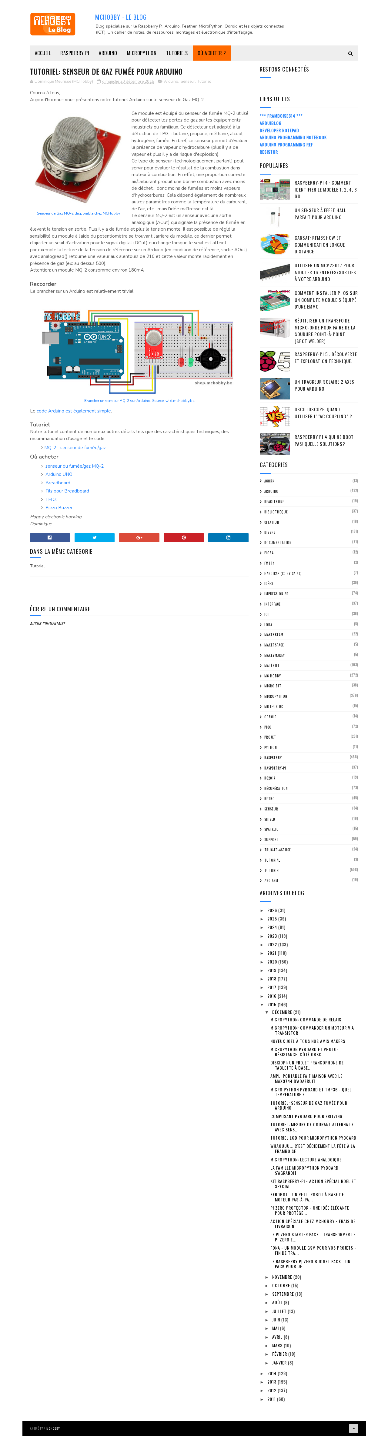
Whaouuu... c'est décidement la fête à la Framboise (312, 1148)
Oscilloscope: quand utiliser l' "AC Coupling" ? (323, 412)
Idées (268, 583)
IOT (267, 614)
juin (276, 1319)
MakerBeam (273, 634)
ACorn (269, 481)
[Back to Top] (353, 1428)
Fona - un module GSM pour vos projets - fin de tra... (313, 1250)
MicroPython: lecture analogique (306, 1159)
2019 (272, 970)
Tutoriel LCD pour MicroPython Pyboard (313, 1137)
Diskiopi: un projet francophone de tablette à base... (307, 1065)
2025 (272, 918)
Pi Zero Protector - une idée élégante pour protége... (309, 1210)
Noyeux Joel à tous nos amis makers (307, 1041)
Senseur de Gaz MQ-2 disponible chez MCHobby (78, 213)
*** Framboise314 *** (281, 115)
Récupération (276, 788)
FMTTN (269, 563)
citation (271, 522)
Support (271, 839)
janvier (280, 1362)
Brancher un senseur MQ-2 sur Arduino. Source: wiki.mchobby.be (139, 400)
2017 (272, 987)
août (278, 1302)
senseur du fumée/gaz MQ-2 (74, 466)
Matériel (271, 665)
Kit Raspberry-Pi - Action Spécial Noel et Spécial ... (313, 1183)
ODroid (270, 716)
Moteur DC (273, 706)
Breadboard (57, 483)
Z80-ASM (271, 880)
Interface (272, 604)
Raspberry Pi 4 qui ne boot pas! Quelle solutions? (324, 440)
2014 (272, 1373)
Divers (270, 532)
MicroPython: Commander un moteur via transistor (312, 1030)
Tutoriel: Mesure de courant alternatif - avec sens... (313, 1127)
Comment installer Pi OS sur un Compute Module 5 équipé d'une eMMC (326, 299)
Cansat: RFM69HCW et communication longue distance (320, 244)
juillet (280, 1311)
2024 (272, 927)
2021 (272, 953)
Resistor (269, 152)
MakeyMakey (274, 655)
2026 (272, 910)
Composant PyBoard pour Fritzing (306, 1116)
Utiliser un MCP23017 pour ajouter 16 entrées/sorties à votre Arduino (325, 272)
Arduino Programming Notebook (293, 137)
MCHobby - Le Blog (121, 17)
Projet (270, 737)
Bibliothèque (276, 511)
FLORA (269, 552)
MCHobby (53, 1428)
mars (278, 1345)
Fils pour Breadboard (67, 491)
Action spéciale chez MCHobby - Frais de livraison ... (313, 1223)
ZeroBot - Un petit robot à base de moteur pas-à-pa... (307, 1197)
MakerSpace (274, 645)
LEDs (51, 499)
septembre (283, 1294)
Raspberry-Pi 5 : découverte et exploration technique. (326, 357)
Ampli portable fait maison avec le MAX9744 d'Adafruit (306, 1078)
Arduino (108, 53)
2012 (272, 1390)
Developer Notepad (279, 130)
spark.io (271, 829)
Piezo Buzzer (58, 508)
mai (276, 1328)
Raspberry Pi (74, 53)
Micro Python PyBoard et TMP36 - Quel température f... (311, 1092)
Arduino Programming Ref (286, 144)
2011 (272, 1399)
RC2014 (270, 778)
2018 (272, 978)
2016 (272, 996)
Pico (268, 727)
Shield (269, 819)
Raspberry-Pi (275, 768)
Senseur (188, 81)
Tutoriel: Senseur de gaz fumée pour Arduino (308, 1105)
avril (278, 1337)
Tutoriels (177, 53)
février (280, 1354)
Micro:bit (272, 685)
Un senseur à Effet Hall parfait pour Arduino (320, 213)
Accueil (43, 53)
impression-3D (276, 593)
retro (269, 798)
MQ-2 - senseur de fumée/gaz (75, 448)
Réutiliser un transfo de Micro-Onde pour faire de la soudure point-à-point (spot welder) (325, 330)
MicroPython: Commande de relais (305, 1019)
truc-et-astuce (277, 849)
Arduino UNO (58, 474)
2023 (272, 936)
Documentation (278, 542)
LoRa (268, 624)
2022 (272, 944)
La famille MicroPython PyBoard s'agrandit (304, 1170)
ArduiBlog (271, 123)
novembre (282, 1277)
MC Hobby (272, 675)
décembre (282, 1012)
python (270, 747)
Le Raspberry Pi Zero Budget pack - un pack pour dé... (310, 1264)
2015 (272, 1004)
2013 (272, 1381)
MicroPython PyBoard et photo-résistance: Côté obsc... (304, 1051)
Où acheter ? (212, 53)
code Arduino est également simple (74, 411)
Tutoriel (204, 81)
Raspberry (273, 757)
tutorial (272, 860)
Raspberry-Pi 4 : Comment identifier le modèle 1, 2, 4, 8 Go (326, 189)
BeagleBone (274, 501)
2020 (272, 961)
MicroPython (142, 53)
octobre (281, 1285)
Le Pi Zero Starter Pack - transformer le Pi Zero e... (313, 1237)
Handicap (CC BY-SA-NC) (283, 573)
